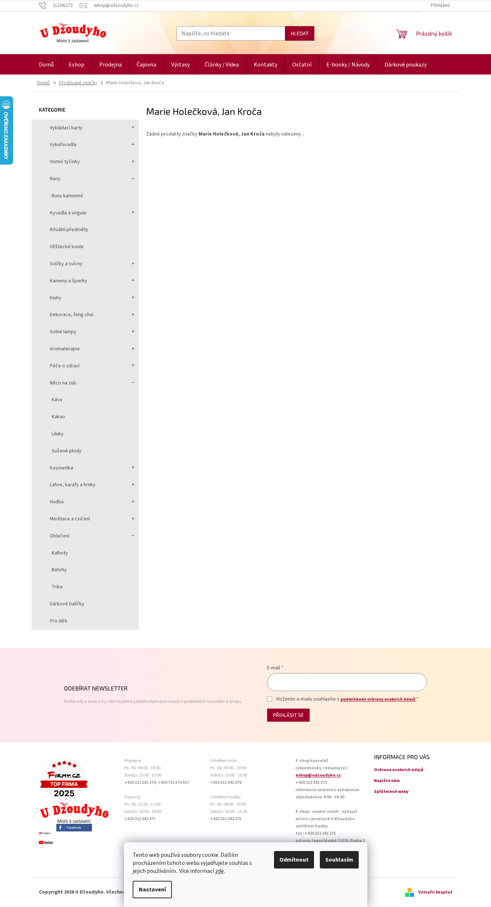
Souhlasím (339, 860)
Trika (57, 586)
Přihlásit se (288, 715)
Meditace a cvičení (70, 519)
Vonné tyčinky (65, 161)
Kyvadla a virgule (68, 213)
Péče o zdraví (65, 366)
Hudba (57, 501)
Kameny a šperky (68, 281)
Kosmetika (61, 468)
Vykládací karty (66, 128)
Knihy (55, 298)
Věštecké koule (67, 246)
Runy (55, 178)
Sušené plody (66, 451)
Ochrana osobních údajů (398, 770)
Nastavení (152, 890)
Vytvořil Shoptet (435, 892)
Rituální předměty (69, 229)
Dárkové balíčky (67, 604)
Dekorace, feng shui (71, 314)
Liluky (58, 434)
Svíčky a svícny (66, 263)
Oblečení (59, 536)
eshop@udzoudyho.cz (318, 775)
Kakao (58, 416)
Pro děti (58, 621)
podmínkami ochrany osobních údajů (378, 699)
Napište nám (387, 781)
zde (219, 871)
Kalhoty (60, 553)
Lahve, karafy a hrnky (73, 484)
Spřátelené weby (391, 792)
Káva (57, 399)
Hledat (300, 33)
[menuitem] (46, 64)
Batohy (59, 569)
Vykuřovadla (63, 144)
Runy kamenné (67, 195)
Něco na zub (63, 383)
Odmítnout (294, 860)
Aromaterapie (65, 348)
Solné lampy (63, 331)
